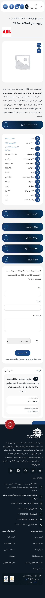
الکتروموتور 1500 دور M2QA (12, 149)
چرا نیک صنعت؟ (9, 543)
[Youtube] (18, 471)
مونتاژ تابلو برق (38, 543)
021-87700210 (32, 401)
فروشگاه (12, 556)
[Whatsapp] (40, 471)
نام (39, 287)
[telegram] (40, 45)
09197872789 (22, 519)
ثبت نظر (20, 353)
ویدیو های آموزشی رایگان (34, 562)
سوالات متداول (9, 549)
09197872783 (33, 411)
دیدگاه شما (37, 315)
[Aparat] (11, 471)
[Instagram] (33, 471)
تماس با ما (11, 537)
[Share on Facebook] (34, 45)
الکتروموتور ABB (10, 143)
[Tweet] (37, 45)
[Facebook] (26, 471)
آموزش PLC (39, 549)
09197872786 (23, 514)
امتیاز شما (36, 341)
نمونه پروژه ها (38, 568)
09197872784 (20, 524)
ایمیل (38, 301)
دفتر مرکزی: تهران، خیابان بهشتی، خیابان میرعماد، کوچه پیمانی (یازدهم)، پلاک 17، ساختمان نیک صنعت (19, 487)
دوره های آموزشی (9, 562)
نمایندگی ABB (10, 138)
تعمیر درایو (39, 537)
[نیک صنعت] (41, 6)
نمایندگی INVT (37, 556)
